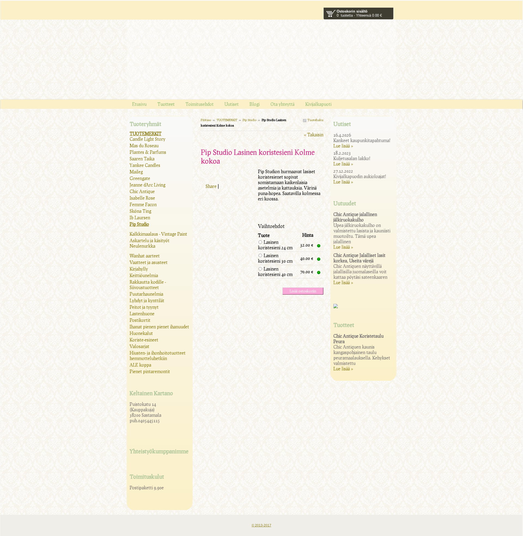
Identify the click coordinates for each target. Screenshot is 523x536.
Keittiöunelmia (144, 275)
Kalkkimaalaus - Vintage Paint (158, 233)
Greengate (140, 178)
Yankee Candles (145, 165)
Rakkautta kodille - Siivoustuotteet (148, 284)
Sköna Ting (140, 211)
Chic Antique (142, 191)
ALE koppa (140, 364)
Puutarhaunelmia (146, 294)
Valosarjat (139, 346)
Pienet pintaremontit (150, 371)
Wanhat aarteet (145, 255)
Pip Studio (249, 120)
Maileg (136, 171)
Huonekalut (141, 333)
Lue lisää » (343, 145)
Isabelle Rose (142, 197)
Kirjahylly (139, 268)
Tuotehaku (314, 120)
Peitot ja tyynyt (144, 307)
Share (211, 186)
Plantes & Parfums (148, 152)
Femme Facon (143, 204)
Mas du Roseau (144, 145)
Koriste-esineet (144, 339)
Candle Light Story (147, 139)
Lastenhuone (142, 313)
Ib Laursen (140, 217)
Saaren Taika (142, 158)
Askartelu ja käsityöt (149, 240)
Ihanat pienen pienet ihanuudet (159, 326)
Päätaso (206, 120)
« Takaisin (313, 134)
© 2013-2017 (261, 525)
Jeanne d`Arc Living (147, 184)
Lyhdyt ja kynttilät (147, 300)
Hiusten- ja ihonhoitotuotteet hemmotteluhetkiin (158, 355)
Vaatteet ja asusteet (149, 262)
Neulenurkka (142, 245)
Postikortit (140, 320)
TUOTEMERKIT (227, 120)
